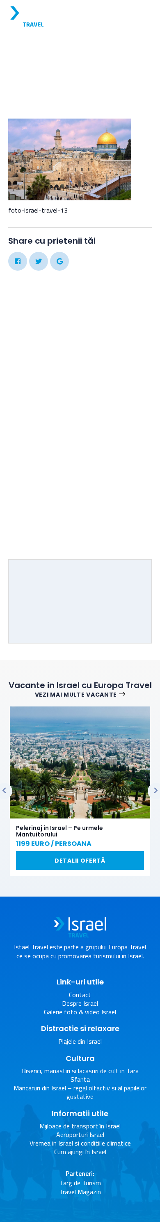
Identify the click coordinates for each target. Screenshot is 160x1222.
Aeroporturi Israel (80, 1134)
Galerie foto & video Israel (45, 70)
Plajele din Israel (80, 1041)
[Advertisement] (80, 461)
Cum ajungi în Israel (80, 1152)
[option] (80, 791)
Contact (80, 995)
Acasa (80, 61)
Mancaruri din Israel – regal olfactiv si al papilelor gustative (80, 1092)
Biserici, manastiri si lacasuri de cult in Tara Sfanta (80, 1075)
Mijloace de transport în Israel (80, 1126)
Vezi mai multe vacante (76, 694)
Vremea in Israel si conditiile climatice (80, 1143)
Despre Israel (80, 1003)
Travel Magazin (80, 1191)
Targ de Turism (80, 1182)
